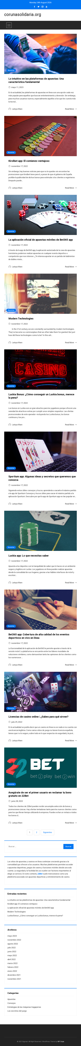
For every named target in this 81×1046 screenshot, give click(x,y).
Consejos (11, 1003)
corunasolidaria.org (22, 14)
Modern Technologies (20, 318)
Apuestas (11, 70)
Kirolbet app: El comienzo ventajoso (28, 160)
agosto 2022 (12, 944)
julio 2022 (11, 947)
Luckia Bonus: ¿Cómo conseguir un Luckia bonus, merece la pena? (35, 915)
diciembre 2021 (14, 975)
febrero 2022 (12, 967)
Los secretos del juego (17, 1011)
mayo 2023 (12, 936)
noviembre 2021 (14, 979)
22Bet (40, 874)
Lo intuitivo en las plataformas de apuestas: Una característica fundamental (38, 900)
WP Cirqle (61, 1041)
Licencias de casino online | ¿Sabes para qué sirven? (38, 716)
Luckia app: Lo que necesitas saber (28, 555)
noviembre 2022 (14, 940)
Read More (69, 109)
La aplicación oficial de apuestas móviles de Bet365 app (40, 239)
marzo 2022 (12, 963)
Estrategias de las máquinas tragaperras (24, 1007)
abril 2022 (11, 959)
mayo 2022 (12, 955)
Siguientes (47, 832)
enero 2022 (12, 971)
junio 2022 (11, 951)
